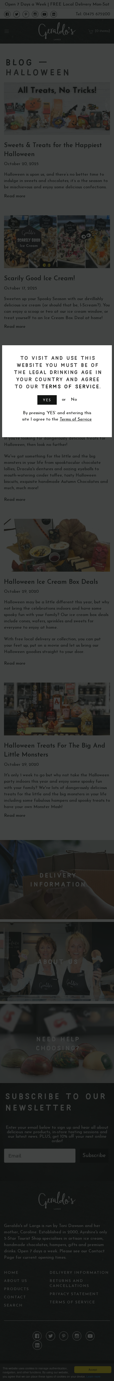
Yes (47, 400)
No (74, 400)
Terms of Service (69, 386)
